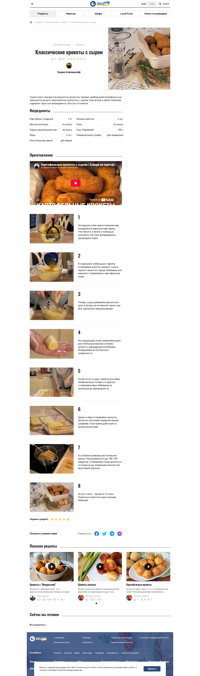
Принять (152, 669)
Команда (86, 638)
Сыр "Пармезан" (85, 129)
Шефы (98, 13)
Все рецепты (37, 625)
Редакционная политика (122, 642)
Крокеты (64, 22)
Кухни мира (87, 653)
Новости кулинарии (156, 13)
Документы (88, 642)
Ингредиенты (113, 653)
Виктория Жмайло (93, 596)
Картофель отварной (41, 119)
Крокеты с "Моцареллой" (43, 584)
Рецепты (43, 13)
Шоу (32, 668)
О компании (59, 638)
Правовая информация (121, 638)
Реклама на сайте (61, 642)
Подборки (99, 653)
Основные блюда (52, 22)
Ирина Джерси (43, 596)
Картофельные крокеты (139, 584)
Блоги (33, 661)
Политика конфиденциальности (154, 638)
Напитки (71, 13)
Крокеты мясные (87, 584)
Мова (143, 4)
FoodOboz (35, 652)
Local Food (126, 13)
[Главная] (31, 22)
